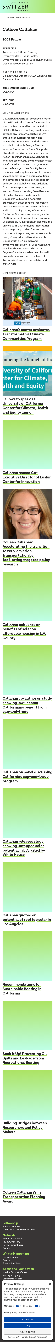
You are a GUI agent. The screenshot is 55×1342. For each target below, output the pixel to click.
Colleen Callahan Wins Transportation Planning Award (24, 1196)
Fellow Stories (10, 1257)
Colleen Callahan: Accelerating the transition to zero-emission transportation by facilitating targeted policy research (26, 553)
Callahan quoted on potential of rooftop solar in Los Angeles (27, 919)
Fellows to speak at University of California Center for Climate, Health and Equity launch (25, 406)
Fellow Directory (23, 17)
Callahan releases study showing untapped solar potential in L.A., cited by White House (24, 848)
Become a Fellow (11, 1226)
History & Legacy (11, 1275)
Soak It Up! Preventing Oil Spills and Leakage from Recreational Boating (25, 1058)
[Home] (15, 6)
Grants (6, 1248)
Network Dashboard (13, 1245)
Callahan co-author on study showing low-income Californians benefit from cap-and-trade (27, 705)
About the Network (13, 1238)
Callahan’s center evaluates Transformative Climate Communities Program (26, 334)
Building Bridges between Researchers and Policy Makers (25, 1127)
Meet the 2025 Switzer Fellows (19, 1229)
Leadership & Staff (12, 1278)
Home (4, 17)
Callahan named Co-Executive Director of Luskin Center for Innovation (27, 477)
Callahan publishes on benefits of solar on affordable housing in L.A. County (24, 631)
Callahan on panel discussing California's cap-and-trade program (27, 776)
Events (6, 1260)
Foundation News (12, 1263)
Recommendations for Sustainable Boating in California (22, 988)
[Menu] (49, 6)
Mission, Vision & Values (15, 1272)
